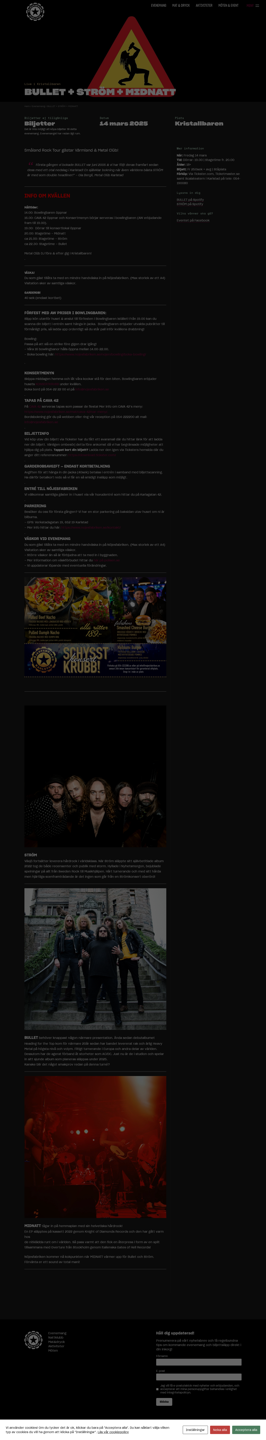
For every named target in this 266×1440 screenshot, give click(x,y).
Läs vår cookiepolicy (113, 1432)
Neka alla (220, 1430)
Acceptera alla (246, 1430)
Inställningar (195, 1430)
